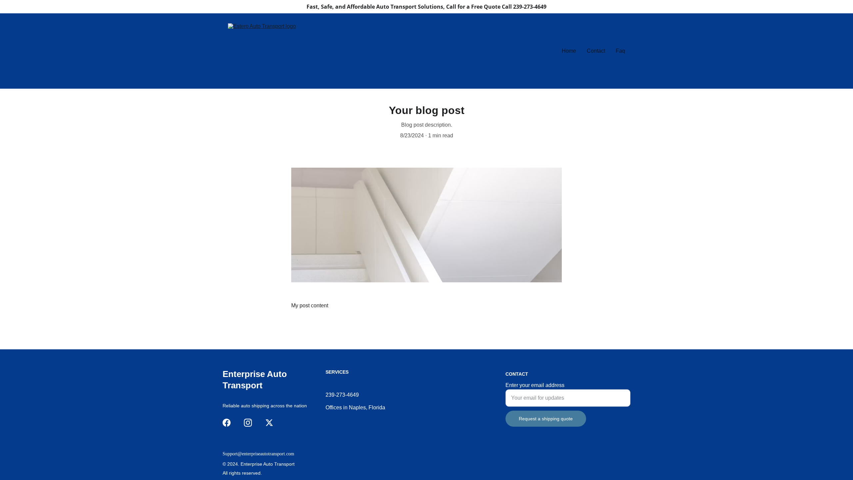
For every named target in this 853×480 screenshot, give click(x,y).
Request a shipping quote (546, 418)
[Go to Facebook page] (227, 423)
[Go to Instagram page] (248, 423)
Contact (596, 51)
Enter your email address (534, 385)
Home (569, 51)
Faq (620, 51)
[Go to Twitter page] (269, 423)
